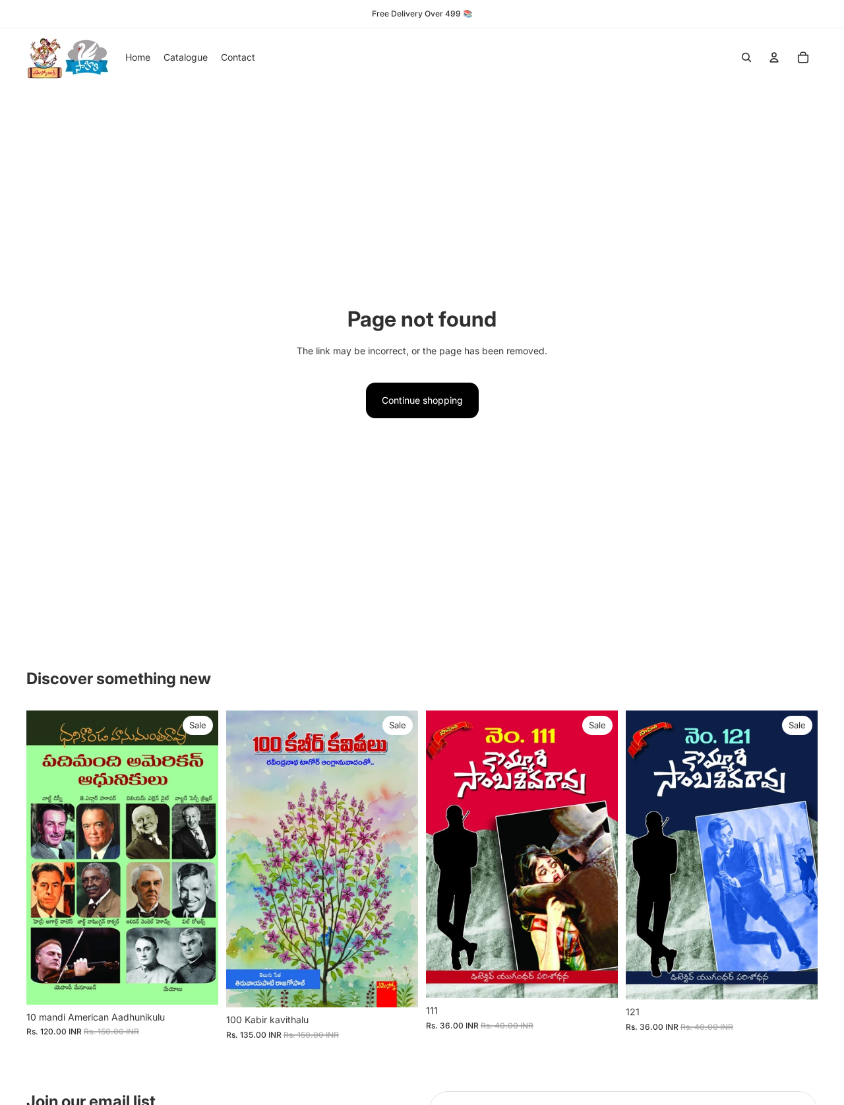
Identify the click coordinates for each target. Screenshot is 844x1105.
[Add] (198, 984)
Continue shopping (422, 400)
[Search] (746, 57)
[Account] (774, 57)
